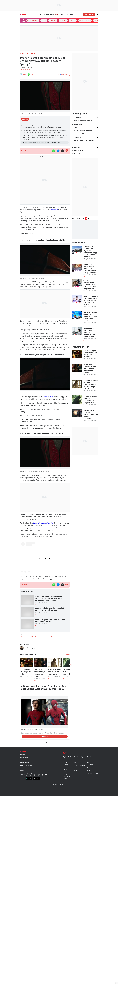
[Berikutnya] (70, 665)
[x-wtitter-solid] (62, 150)
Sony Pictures (48, 397)
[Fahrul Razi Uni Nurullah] (22, 648)
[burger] (97, 14)
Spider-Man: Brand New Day (43, 523)
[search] (80, 14)
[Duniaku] (23, 14)
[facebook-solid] (58, 150)
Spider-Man (54, 210)
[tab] (25, 119)
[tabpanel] (45, 134)
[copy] (66, 150)
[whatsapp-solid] (53, 150)
